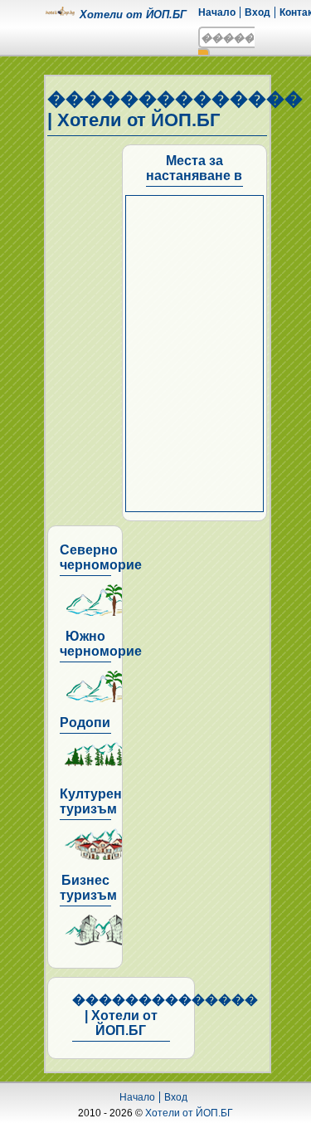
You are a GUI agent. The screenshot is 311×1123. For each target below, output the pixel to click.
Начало (217, 12)
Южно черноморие (101, 643)
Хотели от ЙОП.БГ (189, 1113)
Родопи (85, 722)
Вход (257, 12)
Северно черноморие (101, 557)
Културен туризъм (91, 801)
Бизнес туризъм (88, 887)
